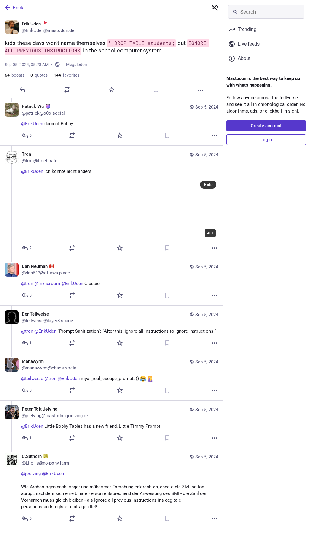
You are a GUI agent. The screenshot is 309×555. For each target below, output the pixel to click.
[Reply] (22, 89)
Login (266, 139)
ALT (210, 233)
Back (18, 8)
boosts (14, 75)
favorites (66, 75)
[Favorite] (111, 89)
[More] (200, 90)
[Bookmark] (156, 89)
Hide (208, 184)
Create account (266, 125)
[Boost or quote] (67, 89)
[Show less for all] (215, 7)
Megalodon (76, 64)
